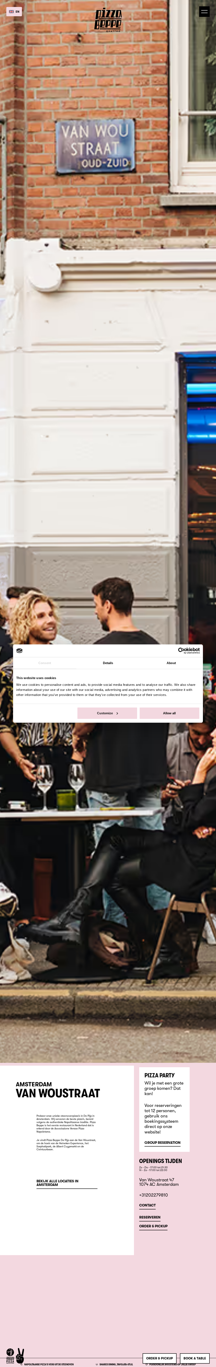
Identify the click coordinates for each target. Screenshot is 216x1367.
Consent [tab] (44, 663)
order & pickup (159, 1358)
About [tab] (171, 663)
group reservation (162, 1143)
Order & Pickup (153, 1226)
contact (147, 1205)
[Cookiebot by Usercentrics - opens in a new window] (181, 651)
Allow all (169, 713)
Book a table (195, 1358)
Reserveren (150, 1217)
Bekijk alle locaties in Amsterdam (57, 1183)
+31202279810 (153, 1195)
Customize (105, 713)
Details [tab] (108, 663)
